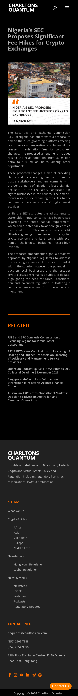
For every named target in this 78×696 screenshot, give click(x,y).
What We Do (16, 511)
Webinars (20, 596)
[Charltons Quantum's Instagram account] (15, 675)
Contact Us (60, 686)
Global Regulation (26, 569)
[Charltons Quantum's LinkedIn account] (27, 675)
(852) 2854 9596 (18, 647)
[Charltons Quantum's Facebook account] (9, 675)
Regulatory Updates (27, 606)
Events (18, 591)
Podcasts (20, 601)
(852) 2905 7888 (18, 641)
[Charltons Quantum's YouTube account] (21, 675)
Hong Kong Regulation (29, 564)
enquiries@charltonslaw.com (27, 633)
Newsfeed (20, 586)
